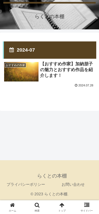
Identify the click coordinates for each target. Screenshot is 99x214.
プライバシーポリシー (26, 184)
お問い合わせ (73, 184)
